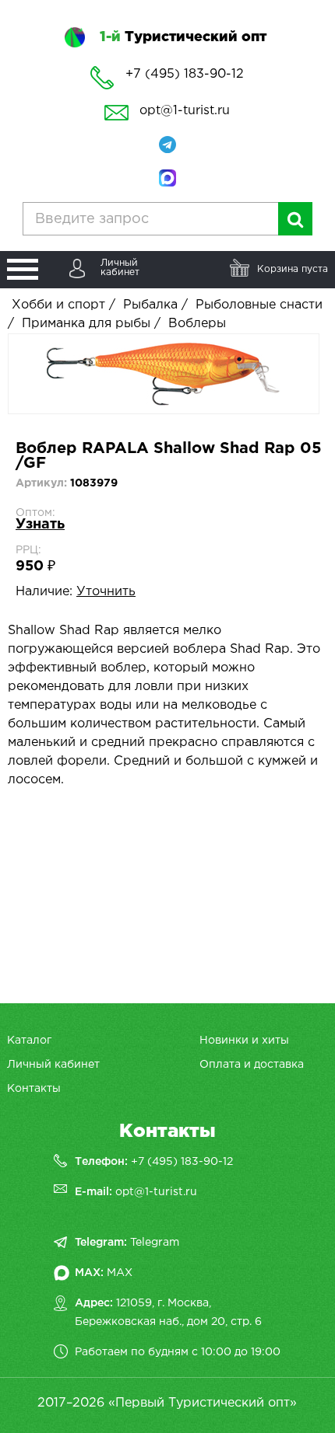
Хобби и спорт (58, 305)
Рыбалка (150, 305)
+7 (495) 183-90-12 (182, 1161)
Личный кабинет (53, 1064)
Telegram (154, 1242)
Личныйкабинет (119, 268)
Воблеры (197, 323)
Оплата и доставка (251, 1064)
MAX (119, 1273)
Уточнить (106, 592)
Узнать (40, 524)
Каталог (29, 1040)
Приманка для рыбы (86, 323)
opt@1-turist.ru (184, 111)
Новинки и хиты (244, 1040)
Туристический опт (183, 37)
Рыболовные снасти (259, 305)
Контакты (34, 1088)
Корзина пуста (292, 269)
